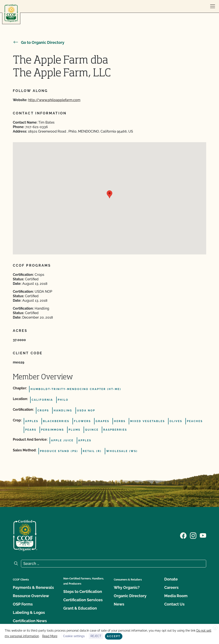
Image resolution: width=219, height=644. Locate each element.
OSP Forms (23, 604)
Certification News (30, 621)
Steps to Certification (82, 591)
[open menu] (212, 6)
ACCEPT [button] (113, 636)
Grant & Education (80, 608)
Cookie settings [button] (74, 636)
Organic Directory (130, 596)
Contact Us (174, 604)
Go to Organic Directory (42, 42)
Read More (49, 636)
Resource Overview (31, 596)
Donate (171, 579)
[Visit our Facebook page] (183, 535)
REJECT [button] (95, 636)
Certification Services (83, 600)
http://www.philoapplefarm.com (54, 100)
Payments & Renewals (33, 587)
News (119, 604)
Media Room (176, 596)
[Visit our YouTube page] (203, 535)
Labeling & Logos (29, 612)
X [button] (215, 627)
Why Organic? (127, 587)
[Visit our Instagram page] (193, 535)
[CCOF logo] (11, 13)
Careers (171, 587)
